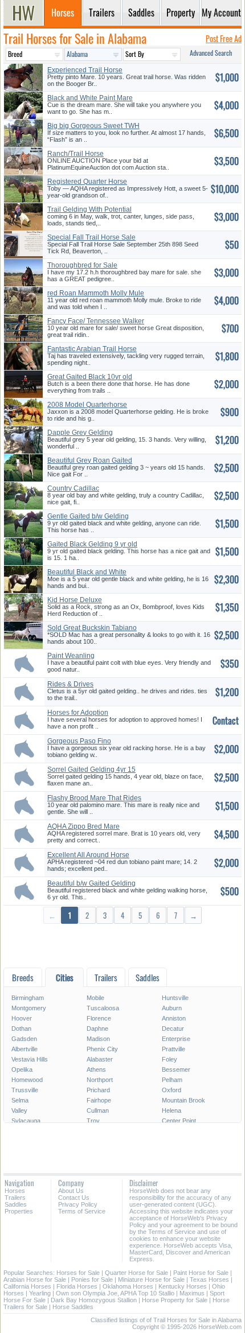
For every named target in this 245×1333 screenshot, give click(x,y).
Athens (96, 1069)
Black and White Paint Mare (90, 98)
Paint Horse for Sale (200, 1272)
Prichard (98, 1090)
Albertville (24, 1049)
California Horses (27, 1286)
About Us (71, 1190)
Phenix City (102, 1049)
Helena (171, 1110)
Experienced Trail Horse (84, 70)
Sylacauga (25, 1120)
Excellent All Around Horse (88, 855)
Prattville (173, 1049)
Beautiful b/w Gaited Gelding (91, 883)
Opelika (21, 1069)
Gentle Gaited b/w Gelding (88, 516)
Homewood (27, 1079)
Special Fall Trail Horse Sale (91, 237)
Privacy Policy (77, 1204)
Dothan (21, 1028)
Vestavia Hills (29, 1059)
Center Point (179, 1120)
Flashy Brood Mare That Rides (94, 798)
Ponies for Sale (92, 1279)
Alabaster (100, 1059)
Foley (169, 1059)
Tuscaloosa (103, 1008)
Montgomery (28, 1008)
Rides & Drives (70, 684)
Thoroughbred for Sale (82, 265)
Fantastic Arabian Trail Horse (92, 349)
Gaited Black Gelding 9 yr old (92, 544)
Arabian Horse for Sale (34, 1279)
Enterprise (176, 1038)
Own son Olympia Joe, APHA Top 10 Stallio (115, 1293)
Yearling (40, 1293)
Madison (98, 1038)
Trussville (24, 1090)
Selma (19, 1100)
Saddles (16, 1204)
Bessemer (176, 1069)
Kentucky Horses (182, 1286)
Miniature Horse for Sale (151, 1279)
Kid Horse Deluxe (74, 600)
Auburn (172, 1008)
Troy (93, 1120)
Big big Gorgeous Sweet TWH (93, 126)
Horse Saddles (72, 1306)
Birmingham (27, 997)
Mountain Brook (183, 1100)
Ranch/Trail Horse (75, 154)
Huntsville (175, 997)
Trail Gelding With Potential (89, 209)
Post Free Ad (224, 38)
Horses (15, 1190)
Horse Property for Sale (174, 1300)
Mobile (95, 997)
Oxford (171, 1090)
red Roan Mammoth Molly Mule (95, 293)
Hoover (21, 1018)
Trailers (15, 1197)
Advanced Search (211, 52)
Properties (19, 1211)
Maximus (192, 1293)
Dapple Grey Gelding (80, 433)
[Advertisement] (122, 945)
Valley (19, 1110)
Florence (99, 1018)
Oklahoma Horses (128, 1286)
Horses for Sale (78, 1272)
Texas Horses (209, 1279)
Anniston (174, 1018)
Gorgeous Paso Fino (79, 741)
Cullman (98, 1110)
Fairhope (99, 1100)
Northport (100, 1079)
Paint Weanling (71, 656)
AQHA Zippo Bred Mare (83, 826)
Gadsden (24, 1038)
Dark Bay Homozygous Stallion (94, 1300)
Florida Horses (76, 1286)
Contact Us (73, 1197)
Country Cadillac (73, 488)
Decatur (173, 1028)
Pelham (172, 1079)
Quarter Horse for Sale (136, 1272)
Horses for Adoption (77, 713)
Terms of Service (81, 1211)
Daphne (97, 1028)
